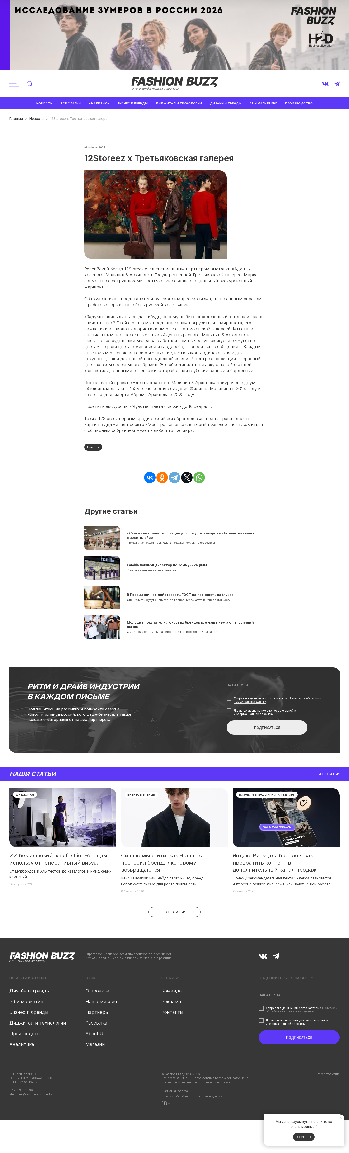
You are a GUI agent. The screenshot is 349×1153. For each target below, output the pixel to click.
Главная (16, 119)
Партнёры (97, 1012)
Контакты (172, 1012)
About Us (95, 1033)
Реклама (171, 1001)
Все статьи (71, 103)
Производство (299, 103)
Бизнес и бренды (133, 103)
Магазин (95, 1044)
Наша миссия (101, 1001)
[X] (187, 477)
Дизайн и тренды (226, 103)
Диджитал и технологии (179, 103)
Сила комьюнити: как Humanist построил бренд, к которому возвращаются (162, 862)
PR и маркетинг (263, 103)
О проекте (97, 991)
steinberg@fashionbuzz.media (30, 1094)
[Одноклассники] (162, 477)
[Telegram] (174, 477)
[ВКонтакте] (150, 477)
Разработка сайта (328, 1074)
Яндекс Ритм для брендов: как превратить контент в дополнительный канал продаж (274, 862)
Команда (171, 991)
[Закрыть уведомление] (340, 1117)
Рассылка (96, 1023)
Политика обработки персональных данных (191, 1096)
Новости (44, 103)
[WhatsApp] (199, 477)
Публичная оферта (174, 1091)
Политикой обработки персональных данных (301, 1009)
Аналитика (99, 103)
